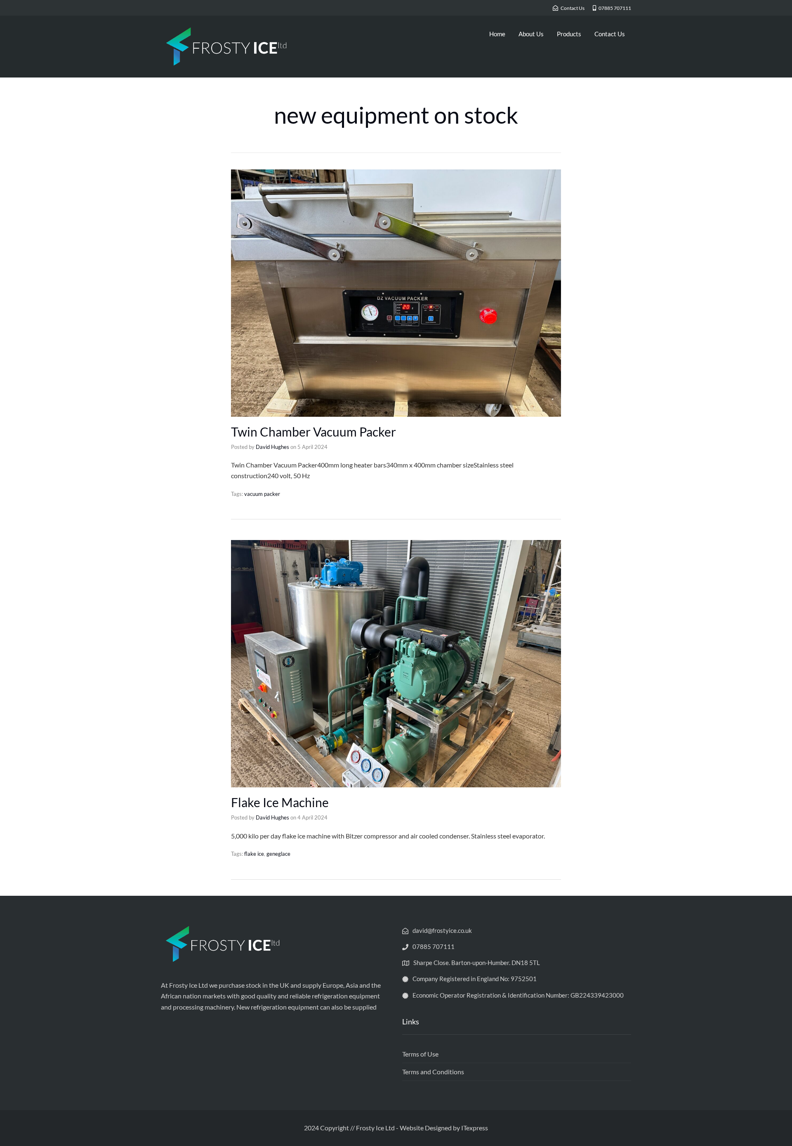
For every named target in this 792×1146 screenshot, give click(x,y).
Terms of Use (420, 1054)
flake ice (254, 853)
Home (497, 34)
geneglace (278, 853)
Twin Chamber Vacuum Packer (313, 431)
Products (569, 34)
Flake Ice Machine (280, 802)
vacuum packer (262, 494)
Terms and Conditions (433, 1072)
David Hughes (272, 447)
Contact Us (609, 34)
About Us (531, 34)
